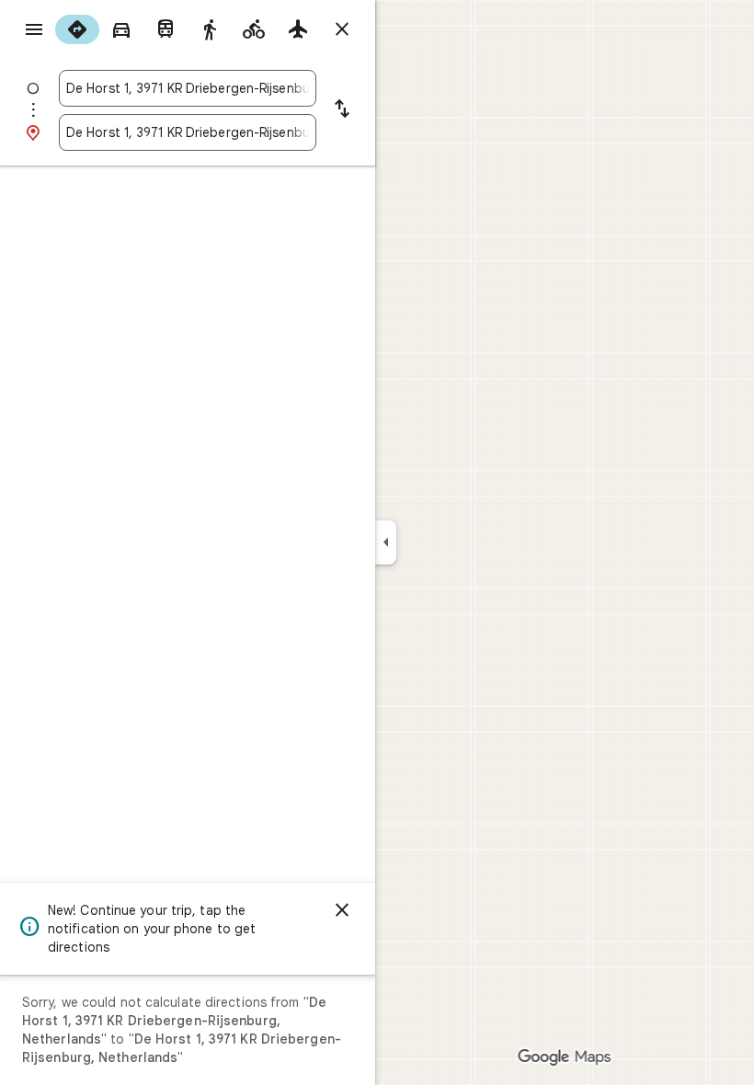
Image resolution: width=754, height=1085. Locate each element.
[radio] (77, 29)
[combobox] (187, 88)
